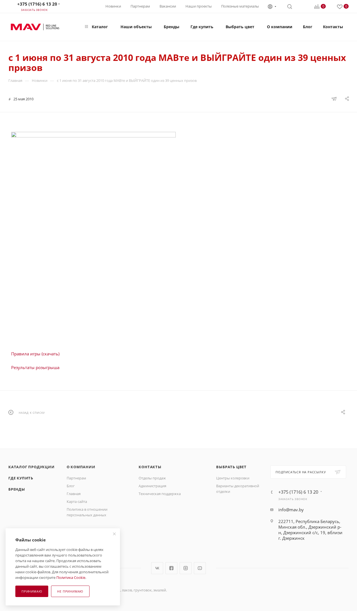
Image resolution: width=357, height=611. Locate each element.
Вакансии (168, 6)
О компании (81, 466)
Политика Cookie (70, 577)
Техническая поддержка (160, 493)
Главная (74, 493)
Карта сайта (77, 501)
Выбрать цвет (231, 466)
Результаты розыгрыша (35, 367)
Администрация (152, 485)
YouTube (200, 568)
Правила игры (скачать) (35, 353)
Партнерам (140, 6)
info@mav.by (291, 509)
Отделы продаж (152, 478)
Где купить (20, 478)
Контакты (150, 466)
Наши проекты (198, 6)
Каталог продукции (31, 466)
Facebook (171, 568)
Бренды (16, 489)
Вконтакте (157, 568)
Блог (71, 485)
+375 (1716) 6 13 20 (37, 4)
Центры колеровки (232, 478)
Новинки (113, 6)
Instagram (186, 568)
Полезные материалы (240, 6)
